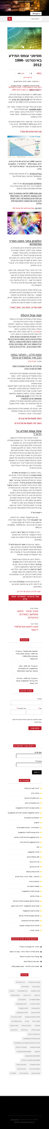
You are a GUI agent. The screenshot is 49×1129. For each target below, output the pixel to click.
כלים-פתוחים (36, 1008)
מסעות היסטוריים (33, 886)
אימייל (38, 761)
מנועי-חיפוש (14, 1025)
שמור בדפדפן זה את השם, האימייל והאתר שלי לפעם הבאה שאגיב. (27, 721)
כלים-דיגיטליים (35, 1004)
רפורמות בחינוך (21, 1064)
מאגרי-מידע (36, 1021)
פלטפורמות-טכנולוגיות (24, 1051)
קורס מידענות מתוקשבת (31, 86)
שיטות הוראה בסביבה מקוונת (29, 925)
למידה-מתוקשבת (22, 1012)
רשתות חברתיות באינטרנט (30, 921)
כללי (37, 847)
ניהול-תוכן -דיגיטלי (34, 1034)
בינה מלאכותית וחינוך (32, 803)
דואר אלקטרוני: (21, 708)
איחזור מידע (35, 793)
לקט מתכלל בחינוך (33, 857)
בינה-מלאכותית (22, 991)
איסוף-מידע (25, 986)
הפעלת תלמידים (35, 999)
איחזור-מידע (36, 986)
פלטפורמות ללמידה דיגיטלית (31, 1060)
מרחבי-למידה (35, 1030)
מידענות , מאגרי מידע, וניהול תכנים (26, 81)
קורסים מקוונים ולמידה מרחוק (29, 916)
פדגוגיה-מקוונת (35, 1047)
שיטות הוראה (24, 1073)
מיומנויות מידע (34, 881)
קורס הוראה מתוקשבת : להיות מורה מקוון (25, 906)
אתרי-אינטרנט (33, 596)
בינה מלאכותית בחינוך (31, 798)
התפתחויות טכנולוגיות (31, 818)
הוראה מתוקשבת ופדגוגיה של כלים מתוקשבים (23, 813)
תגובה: (39, 699)
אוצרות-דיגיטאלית (34, 982)
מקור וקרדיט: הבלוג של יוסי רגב (29, 591)
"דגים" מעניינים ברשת (31, 788)
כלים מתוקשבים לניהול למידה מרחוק (26, 837)
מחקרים (37, 1025)
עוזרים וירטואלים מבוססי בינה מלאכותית (27, 1043)
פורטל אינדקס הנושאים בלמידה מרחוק (26, 901)
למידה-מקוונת (23, 1008)
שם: (40, 708)
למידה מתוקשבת (33, 852)
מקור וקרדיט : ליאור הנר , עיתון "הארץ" (26, 307)
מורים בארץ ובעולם (32, 872)
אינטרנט (37, 332)
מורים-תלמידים (16, 1021)
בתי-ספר (37, 995)
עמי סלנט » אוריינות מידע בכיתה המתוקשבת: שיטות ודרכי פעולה (27, 680)
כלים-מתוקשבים (21, 1004)
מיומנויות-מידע (26, 1025)
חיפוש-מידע (22, 999)
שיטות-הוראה (21, 1069)
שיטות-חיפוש (36, 1073)
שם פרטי (38, 752)
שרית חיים (32, 361)
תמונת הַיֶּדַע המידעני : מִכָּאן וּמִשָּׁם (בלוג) (25, 966)
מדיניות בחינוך (34, 862)
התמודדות (22, 596)
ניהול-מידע (24, 1030)
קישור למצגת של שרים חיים (30, 418)
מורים (27, 1021)
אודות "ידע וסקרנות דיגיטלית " (29, 947)
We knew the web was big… (22, 208)
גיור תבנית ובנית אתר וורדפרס (24, 1122)
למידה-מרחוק (35, 1012)
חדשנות (36, 823)
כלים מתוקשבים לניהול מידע (29, 842)
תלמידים (13, 1073)
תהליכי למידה (34, 930)
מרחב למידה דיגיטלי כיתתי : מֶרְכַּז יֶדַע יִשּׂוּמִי (24, 952)
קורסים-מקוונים (35, 1064)
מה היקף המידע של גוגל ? (31, 131)
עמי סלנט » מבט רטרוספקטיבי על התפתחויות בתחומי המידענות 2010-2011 (27, 668)
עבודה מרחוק (34, 896)
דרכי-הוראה (27, 995)
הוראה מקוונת (15, 995)
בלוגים (12, 991)
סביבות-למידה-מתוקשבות (31, 1038)
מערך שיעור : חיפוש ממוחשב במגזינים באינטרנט (27, 614)
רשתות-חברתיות (34, 1069)
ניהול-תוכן (14, 1030)
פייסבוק (37, 1051)
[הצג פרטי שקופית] (24, 5)
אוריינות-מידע (20, 982)
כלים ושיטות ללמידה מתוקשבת (28, 832)
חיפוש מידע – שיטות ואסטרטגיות (28, 827)
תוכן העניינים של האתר (31, 961)
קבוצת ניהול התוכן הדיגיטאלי (29, 956)
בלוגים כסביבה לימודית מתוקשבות (27, 808)
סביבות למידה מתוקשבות (30, 891)
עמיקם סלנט (15, 1119)
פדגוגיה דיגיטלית (21, 1047)
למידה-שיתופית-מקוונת (32, 1017)
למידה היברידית (16, 1017)
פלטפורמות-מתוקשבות (32, 1056)
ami (19, 73)
